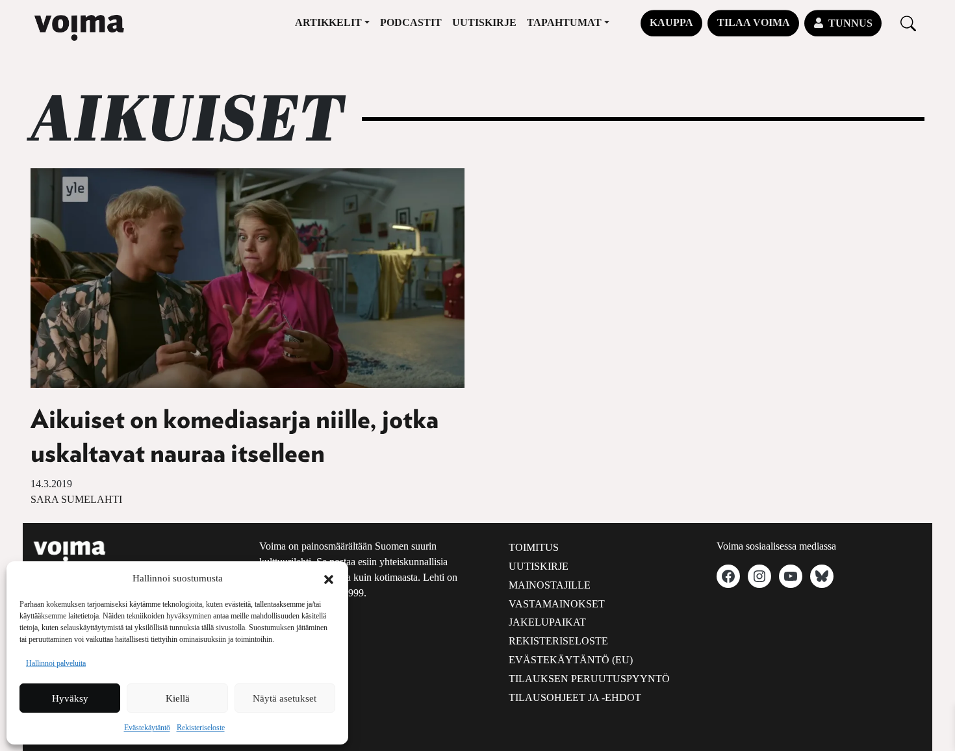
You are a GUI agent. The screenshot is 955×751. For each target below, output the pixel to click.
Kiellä (178, 698)
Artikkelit (328, 22)
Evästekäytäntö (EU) (571, 659)
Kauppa (671, 22)
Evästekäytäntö (147, 727)
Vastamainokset (557, 603)
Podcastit (411, 22)
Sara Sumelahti (76, 499)
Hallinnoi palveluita (56, 663)
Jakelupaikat (547, 622)
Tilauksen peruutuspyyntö (589, 678)
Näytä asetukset (284, 698)
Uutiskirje (484, 22)
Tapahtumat (564, 22)
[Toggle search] (908, 23)
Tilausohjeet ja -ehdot (575, 697)
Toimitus (534, 547)
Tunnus (850, 23)
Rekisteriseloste (201, 727)
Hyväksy (70, 698)
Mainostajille (550, 585)
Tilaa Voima (753, 22)
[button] (328, 578)
